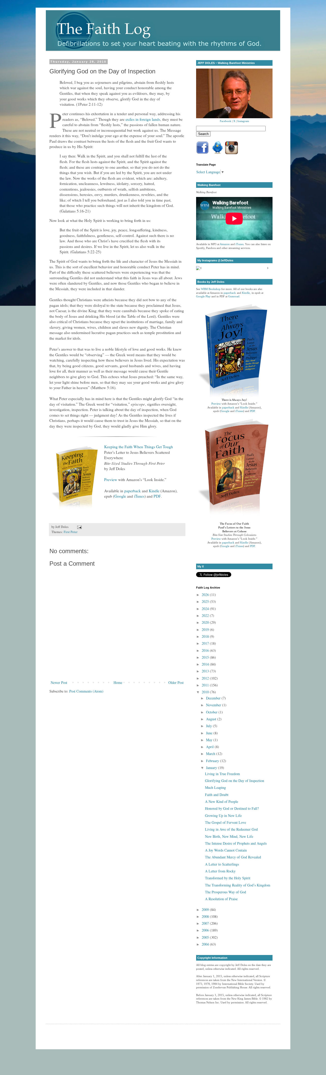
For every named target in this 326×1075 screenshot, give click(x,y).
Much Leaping (215, 787)
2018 (206, 636)
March (211, 753)
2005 (206, 937)
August (211, 718)
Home (118, 682)
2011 (206, 685)
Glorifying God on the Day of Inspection (234, 780)
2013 (206, 671)
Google (120, 496)
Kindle (154, 490)
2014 (206, 664)
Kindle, (246, 292)
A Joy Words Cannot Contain (226, 850)
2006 (206, 930)
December (214, 698)
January (212, 767)
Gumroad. (234, 296)
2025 (206, 601)
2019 (206, 629)
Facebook (225, 121)
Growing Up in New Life (223, 815)
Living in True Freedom (222, 773)
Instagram (243, 121)
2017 (206, 643)
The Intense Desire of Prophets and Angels (236, 843)
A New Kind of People (221, 801)
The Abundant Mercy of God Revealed (233, 857)
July (209, 725)
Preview (110, 479)
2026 (206, 594)
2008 (206, 916)
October (212, 712)
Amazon (225, 244)
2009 (206, 909)
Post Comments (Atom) (86, 691)
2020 (206, 622)
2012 (206, 678)
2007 (206, 923)
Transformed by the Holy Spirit (227, 877)
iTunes (139, 496)
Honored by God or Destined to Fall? (232, 808)
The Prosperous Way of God (225, 892)
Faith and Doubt (216, 794)
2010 (206, 691)
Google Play (203, 296)
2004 (206, 944)
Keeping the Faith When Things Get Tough (138, 446)
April (210, 746)
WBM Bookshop (211, 289)
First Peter (70, 532)
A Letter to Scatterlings (222, 864)
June (209, 733)
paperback (132, 490)
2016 (206, 650)
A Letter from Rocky (220, 871)
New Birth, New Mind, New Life (229, 836)
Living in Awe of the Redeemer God (231, 829)
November (214, 704)
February (213, 760)
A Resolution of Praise (221, 898)
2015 (206, 657)
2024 (206, 608)
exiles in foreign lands (143, 119)
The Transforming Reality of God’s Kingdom (237, 885)
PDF (157, 496)
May (209, 739)
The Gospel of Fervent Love (225, 822)
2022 (206, 615)
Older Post (176, 682)
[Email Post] (79, 527)
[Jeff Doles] (234, 94)
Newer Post (59, 682)
